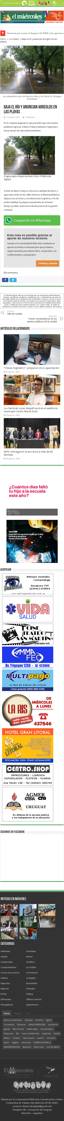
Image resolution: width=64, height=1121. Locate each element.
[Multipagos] (27, 680)
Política (29, 994)
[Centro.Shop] (27, 774)
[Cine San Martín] (27, 634)
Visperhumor (32, 1004)
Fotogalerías (7, 1004)
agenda (7, 1029)
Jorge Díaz (46, 1033)
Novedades (31, 983)
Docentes (51, 1038)
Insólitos (30, 962)
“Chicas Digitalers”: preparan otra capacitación (31, 368)
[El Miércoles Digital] (32, 16)
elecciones (26, 1042)
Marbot (7, 1038)
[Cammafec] (27, 657)
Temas (6, 1013)
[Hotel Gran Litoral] (27, 745)
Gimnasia (29, 1020)
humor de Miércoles (30, 1033)
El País (4, 994)
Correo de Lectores (10, 972)
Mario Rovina (18, 1029)
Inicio (3, 39)
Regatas (15, 1042)
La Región (31, 978)
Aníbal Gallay (32, 1029)
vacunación (53, 1025)
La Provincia (32, 972)
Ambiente (5, 951)
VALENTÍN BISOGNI (12, 1047)
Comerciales (7, 962)
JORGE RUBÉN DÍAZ (37, 1025)
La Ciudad (14, 39)
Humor (29, 956)
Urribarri (16, 1038)
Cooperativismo (8, 967)
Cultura (4, 978)
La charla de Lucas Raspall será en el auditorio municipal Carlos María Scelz (31, 410)
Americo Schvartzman (13, 1020)
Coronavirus (9, 1025)
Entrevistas (6, 999)
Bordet (57, 1033)
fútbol (6, 1042)
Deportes (5, 983)
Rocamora (21, 1025)
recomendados (46, 1029)
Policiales (30, 988)
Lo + (28, 1013)
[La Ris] (27, 709)
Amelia (4, 956)
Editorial (5, 988)
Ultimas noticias (33, 999)
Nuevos (18, 1013)
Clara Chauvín (28, 1038)
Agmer (49, 1020)
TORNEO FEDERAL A (42, 1042)
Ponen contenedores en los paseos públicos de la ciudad (42, 319)
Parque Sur (8, 1033)
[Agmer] (27, 804)
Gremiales (31, 951)
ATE (17, 1033)
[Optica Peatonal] (27, 584)
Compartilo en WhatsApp (32, 220)
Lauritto (40, 1038)
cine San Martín (53, 1047)
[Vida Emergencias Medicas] (27, 609)
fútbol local (39, 1047)
